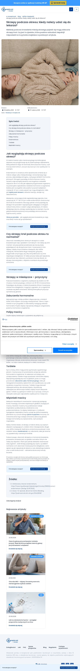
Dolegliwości (11, 647)
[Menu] (77, 9)
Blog (19, 16)
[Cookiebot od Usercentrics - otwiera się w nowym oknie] (69, 319)
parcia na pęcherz (33, 414)
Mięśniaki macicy (14, 145)
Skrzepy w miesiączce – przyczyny (20, 131)
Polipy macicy (13, 137)
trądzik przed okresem (16, 192)
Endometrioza (13, 140)
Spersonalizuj (38, 350)
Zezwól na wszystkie (65, 350)
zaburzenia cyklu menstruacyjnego (27, 381)
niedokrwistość (23, 431)
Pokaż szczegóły (68, 344)
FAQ (24, 647)
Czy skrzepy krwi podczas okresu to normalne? (24, 128)
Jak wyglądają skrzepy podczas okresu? (22, 125)
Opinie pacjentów (32, 647)
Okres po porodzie (12, 217)
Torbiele (11, 142)
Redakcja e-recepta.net (13, 113)
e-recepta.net (11, 16)
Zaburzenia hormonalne (17, 134)
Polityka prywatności (63, 647)
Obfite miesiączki (28, 16)
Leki (19, 647)
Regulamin (52, 647)
